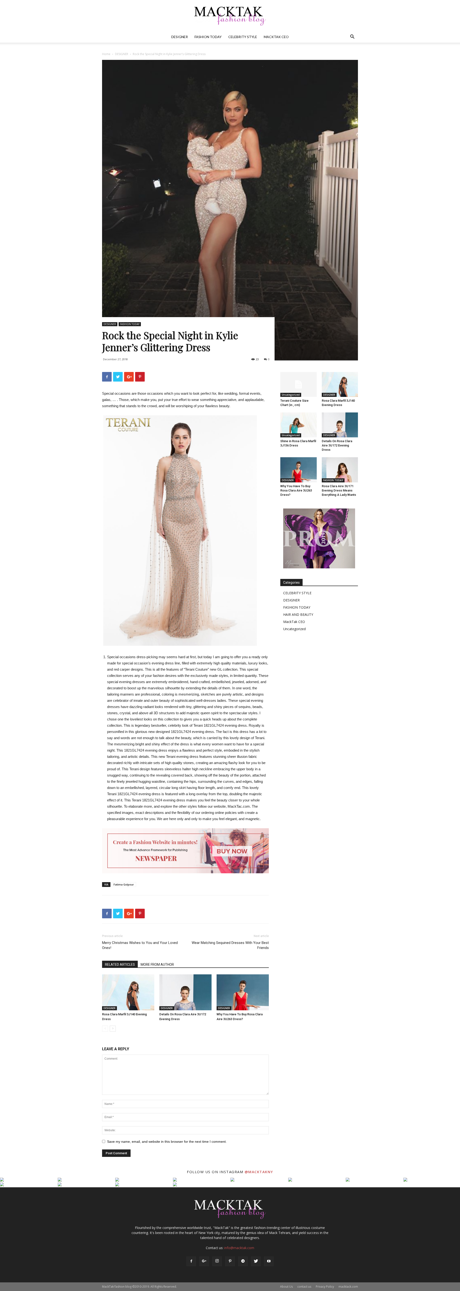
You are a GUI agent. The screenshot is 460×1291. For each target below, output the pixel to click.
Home (106, 54)
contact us (304, 1287)
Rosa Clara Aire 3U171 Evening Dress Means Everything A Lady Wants (339, 490)
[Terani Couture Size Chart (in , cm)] (298, 384)
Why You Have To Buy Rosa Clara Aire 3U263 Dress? (296, 490)
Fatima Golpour (124, 884)
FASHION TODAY (208, 37)
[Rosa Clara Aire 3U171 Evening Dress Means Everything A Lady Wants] (340, 469)
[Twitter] (256, 1261)
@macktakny (259, 1171)
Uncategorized (291, 394)
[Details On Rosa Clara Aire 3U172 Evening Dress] (185, 992)
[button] (352, 37)
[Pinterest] (230, 1261)
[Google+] (204, 1261)
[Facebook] (191, 1261)
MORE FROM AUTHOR (157, 964)
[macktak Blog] (230, 16)
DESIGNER (179, 37)
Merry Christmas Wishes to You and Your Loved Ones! (140, 945)
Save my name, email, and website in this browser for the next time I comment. (167, 1141)
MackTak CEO (276, 37)
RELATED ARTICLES (120, 964)
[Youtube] (269, 1261)
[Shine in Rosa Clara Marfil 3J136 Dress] (298, 424)
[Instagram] (217, 1261)
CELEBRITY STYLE (242, 37)
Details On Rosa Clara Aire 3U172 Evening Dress (337, 445)
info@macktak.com (239, 1247)
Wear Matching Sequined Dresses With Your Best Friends (230, 945)
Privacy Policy (325, 1287)
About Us (286, 1287)
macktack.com (348, 1287)
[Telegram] (243, 1261)
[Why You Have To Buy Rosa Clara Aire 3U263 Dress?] (243, 992)
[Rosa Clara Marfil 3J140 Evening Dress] (128, 992)
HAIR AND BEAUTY (298, 614)
